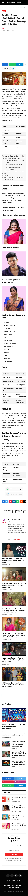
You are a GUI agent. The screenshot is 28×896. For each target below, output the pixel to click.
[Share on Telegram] (19, 64)
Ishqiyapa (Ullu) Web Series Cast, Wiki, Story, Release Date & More (18, 807)
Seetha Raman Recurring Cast (15, 171)
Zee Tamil (13, 7)
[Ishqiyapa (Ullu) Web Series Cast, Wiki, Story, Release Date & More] (6, 808)
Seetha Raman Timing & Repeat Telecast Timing (14, 178)
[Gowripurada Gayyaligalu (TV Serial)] (6, 817)
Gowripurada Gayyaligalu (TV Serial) (18, 816)
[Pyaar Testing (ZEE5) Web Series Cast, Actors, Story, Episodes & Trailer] (6, 754)
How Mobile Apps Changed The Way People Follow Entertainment (13, 726)
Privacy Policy (18, 860)
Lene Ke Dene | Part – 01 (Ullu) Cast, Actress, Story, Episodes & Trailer (19, 762)
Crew (5, 173)
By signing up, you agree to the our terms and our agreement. (14, 860)
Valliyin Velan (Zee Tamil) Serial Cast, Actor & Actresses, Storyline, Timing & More (14, 685)
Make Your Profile (17, 885)
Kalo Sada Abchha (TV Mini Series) (20, 511)
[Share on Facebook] (5, 64)
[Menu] (3, 2)
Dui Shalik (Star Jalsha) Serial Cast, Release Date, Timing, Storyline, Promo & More (14, 585)
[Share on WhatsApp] (12, 64)
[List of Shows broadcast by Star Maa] (6, 799)
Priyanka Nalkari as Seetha (15, 164)
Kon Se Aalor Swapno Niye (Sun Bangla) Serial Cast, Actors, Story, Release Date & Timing (13, 635)
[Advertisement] (14, 47)
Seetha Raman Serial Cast (11, 158)
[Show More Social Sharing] (24, 64)
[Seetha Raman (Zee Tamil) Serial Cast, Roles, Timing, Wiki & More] (14, 85)
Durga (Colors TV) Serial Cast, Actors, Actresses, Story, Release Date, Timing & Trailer (13, 610)
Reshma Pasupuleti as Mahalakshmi (14, 168)
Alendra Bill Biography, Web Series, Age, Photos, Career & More (19, 825)
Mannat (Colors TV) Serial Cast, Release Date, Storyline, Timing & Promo (13, 560)
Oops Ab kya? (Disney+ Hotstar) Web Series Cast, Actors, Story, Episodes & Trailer (18, 744)
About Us (18, 883)
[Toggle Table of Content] (23, 156)
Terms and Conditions (13, 880)
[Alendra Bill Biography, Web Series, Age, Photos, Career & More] (6, 826)
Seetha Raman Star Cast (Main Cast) (15, 161)
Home (3, 7)
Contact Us (7, 885)
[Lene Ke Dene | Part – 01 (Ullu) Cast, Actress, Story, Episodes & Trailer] (6, 763)
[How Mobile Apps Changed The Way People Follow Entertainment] (14, 715)
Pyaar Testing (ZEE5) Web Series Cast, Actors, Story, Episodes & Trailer (19, 753)
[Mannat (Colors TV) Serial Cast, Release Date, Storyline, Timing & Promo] (14, 550)
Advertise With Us (14, 887)
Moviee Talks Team (11, 28)
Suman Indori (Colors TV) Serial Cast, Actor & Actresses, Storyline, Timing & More (14, 660)
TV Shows (7, 7)
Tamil (3, 11)
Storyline (6, 175)
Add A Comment (14, 695)
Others (4, 721)
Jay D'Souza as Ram (13, 166)
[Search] (25, 2)
